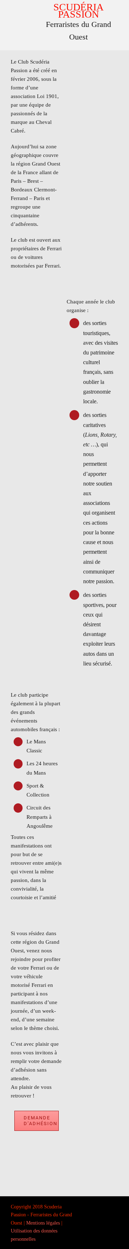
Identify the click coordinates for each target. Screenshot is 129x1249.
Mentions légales (43, 1223)
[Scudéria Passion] (22, 3)
